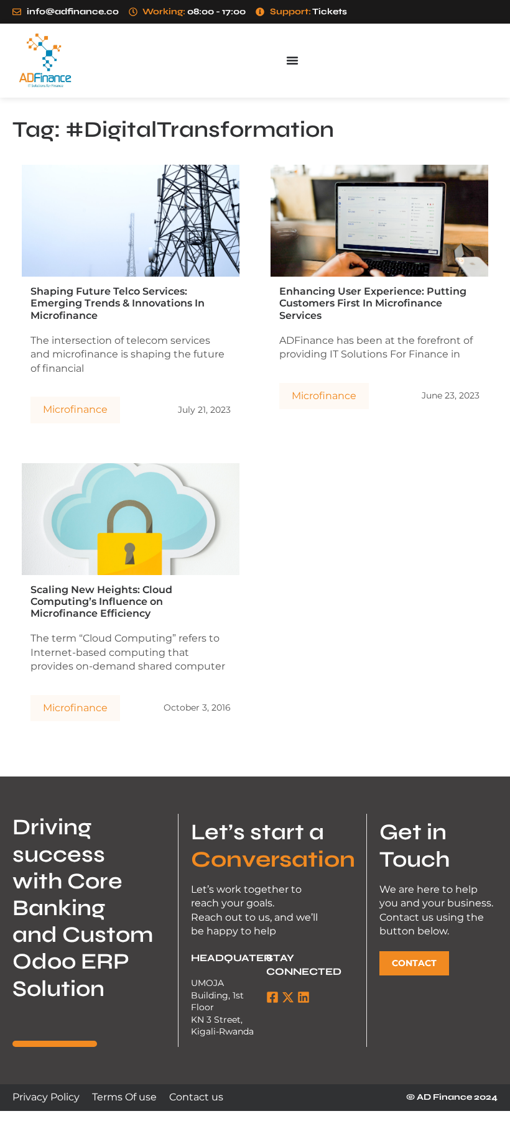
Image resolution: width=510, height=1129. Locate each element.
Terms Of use (124, 1097)
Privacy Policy (46, 1097)
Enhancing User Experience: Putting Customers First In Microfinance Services (372, 303)
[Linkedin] (303, 997)
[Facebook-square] (272, 997)
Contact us (196, 1097)
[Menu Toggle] (292, 60)
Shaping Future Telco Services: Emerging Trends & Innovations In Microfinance (117, 303)
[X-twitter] (288, 997)
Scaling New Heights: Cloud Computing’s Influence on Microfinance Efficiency (101, 601)
